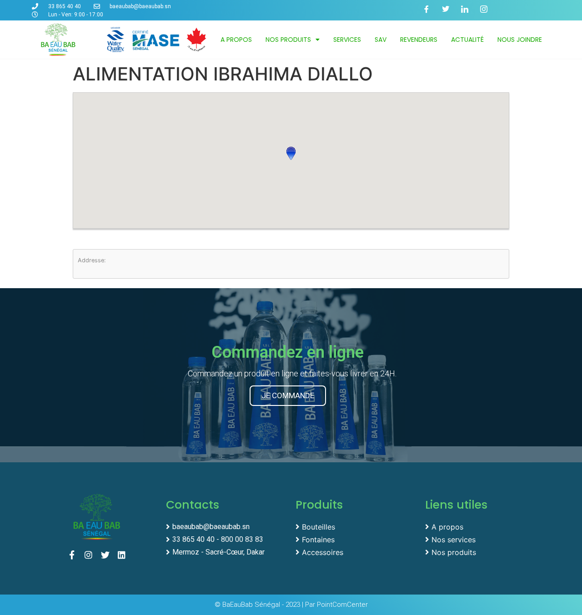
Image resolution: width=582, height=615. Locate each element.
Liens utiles (456, 505)
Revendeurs (418, 39)
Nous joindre (519, 39)
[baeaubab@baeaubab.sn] (226, 526)
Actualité (467, 39)
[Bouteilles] (356, 526)
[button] (291, 153)
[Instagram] (91, 557)
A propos (236, 39)
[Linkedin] (124, 557)
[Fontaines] (356, 538)
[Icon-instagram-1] (487, 12)
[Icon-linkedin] (468, 12)
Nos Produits (288, 39)
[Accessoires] (356, 551)
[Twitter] (449, 12)
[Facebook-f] (430, 12)
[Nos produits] (485, 551)
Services (347, 39)
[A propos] (485, 526)
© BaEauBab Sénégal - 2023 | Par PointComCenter (291, 604)
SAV (380, 39)
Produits (319, 505)
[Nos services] (485, 538)
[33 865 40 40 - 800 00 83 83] (226, 538)
